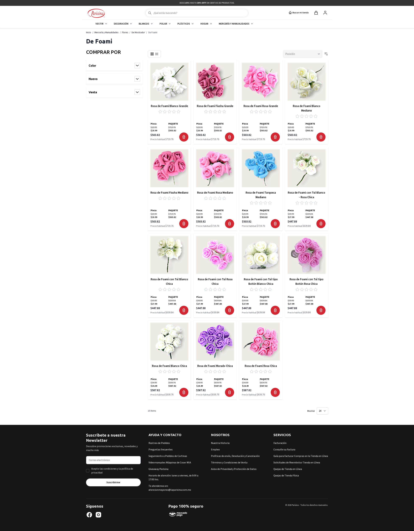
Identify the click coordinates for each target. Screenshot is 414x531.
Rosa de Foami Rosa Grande (261, 106)
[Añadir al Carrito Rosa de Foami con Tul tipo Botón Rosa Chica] (321, 310)
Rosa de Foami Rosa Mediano (215, 193)
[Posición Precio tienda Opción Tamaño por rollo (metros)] (302, 54)
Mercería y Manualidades (234, 24)
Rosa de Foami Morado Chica (215, 366)
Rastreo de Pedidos (159, 443)
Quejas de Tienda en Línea (287, 469)
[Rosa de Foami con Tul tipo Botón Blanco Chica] (261, 255)
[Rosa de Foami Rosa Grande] (261, 82)
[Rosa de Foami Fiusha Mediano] (169, 168)
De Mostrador (138, 32)
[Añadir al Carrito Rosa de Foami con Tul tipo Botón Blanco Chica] (275, 310)
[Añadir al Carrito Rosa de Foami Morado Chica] (229, 392)
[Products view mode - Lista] (157, 54)
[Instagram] (98, 514)
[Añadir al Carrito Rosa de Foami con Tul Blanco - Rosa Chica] (321, 223)
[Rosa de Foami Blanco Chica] (169, 342)
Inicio (88, 32)
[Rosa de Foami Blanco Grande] (169, 82)
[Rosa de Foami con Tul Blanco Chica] (169, 255)
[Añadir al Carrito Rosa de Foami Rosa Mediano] (229, 223)
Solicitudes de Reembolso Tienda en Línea (296, 462)
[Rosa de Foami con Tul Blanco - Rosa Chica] (307, 168)
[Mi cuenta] (325, 13)
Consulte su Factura (284, 449)
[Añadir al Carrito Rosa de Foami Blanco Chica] (183, 392)
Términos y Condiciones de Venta (229, 462)
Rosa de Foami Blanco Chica (169, 366)
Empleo (215, 449)
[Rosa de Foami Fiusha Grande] (215, 82)
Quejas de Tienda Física (286, 475)
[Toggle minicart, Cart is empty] (316, 13)
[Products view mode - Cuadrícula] (152, 54)
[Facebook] (89, 514)
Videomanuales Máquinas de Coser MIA (170, 462)
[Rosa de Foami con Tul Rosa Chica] (215, 255)
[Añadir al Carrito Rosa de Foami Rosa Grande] (275, 137)
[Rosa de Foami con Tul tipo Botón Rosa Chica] (307, 255)
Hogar (204, 24)
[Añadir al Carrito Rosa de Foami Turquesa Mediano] (275, 223)
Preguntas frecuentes (161, 449)
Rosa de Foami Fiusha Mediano (169, 193)
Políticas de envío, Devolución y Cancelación (235, 456)
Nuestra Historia (220, 443)
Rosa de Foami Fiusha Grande (215, 106)
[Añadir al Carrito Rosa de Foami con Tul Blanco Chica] (183, 310)
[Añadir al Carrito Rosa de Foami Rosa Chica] (275, 392)
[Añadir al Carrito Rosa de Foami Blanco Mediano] (321, 137)
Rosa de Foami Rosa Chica (261, 366)
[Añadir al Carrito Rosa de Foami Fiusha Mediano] (183, 223)
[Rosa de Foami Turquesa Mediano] (261, 168)
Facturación (279, 443)
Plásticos (183, 24)
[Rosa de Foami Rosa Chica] (261, 342)
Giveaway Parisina (158, 469)
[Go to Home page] (96, 13)
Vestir (99, 24)
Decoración (121, 24)
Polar (163, 24)
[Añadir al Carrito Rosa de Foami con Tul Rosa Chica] (229, 310)
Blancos (144, 24)
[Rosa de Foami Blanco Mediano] (307, 82)
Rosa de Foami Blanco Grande (169, 106)
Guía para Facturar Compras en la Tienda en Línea (300, 456)
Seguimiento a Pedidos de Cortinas (168, 456)
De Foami (152, 32)
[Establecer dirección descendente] (326, 54)
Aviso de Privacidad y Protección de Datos (234, 469)
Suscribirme (113, 482)
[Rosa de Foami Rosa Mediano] (215, 168)
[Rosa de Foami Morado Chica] (215, 342)
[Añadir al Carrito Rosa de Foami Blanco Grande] (183, 137)
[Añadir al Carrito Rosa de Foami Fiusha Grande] (229, 137)
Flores (125, 32)
